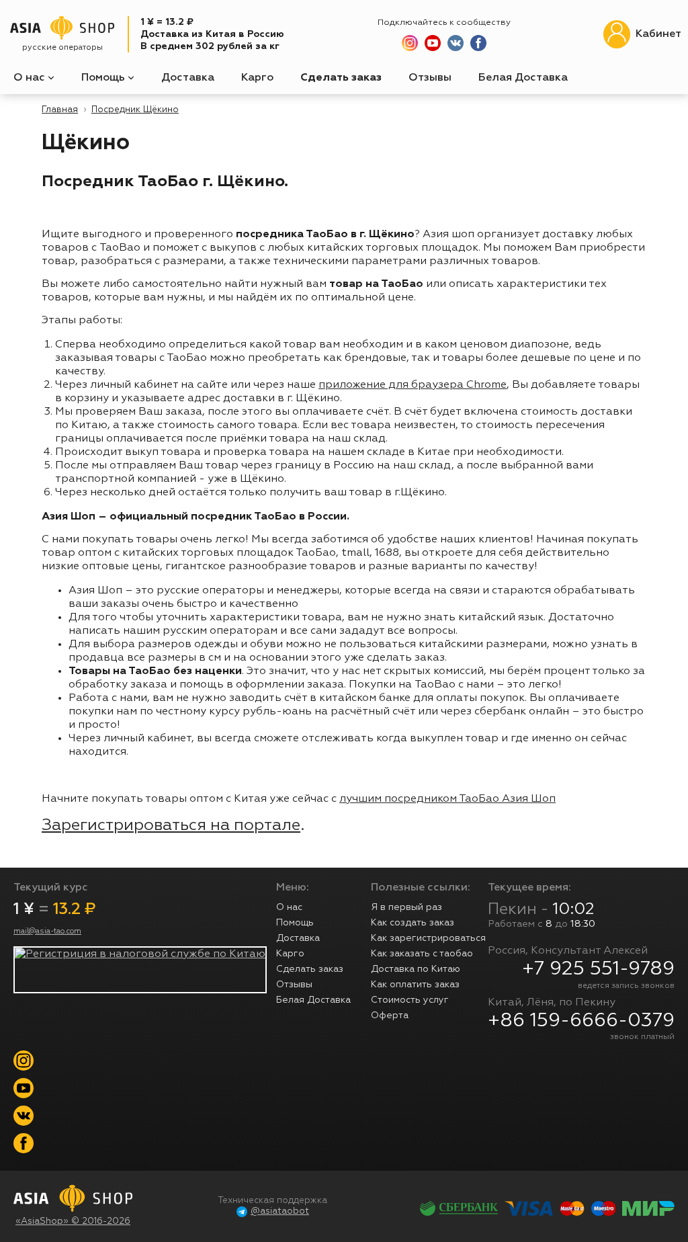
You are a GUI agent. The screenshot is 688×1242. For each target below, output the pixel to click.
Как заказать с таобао (422, 953)
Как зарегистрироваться (428, 938)
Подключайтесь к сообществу (444, 22)
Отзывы (430, 78)
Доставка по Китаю (415, 969)
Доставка (187, 78)
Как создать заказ (412, 922)
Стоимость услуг (410, 1000)
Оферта (389, 1015)
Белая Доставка (523, 78)
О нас (30, 78)
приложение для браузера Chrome (412, 385)
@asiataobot (280, 1211)
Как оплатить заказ (415, 984)
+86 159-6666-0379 (581, 1020)
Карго (257, 78)
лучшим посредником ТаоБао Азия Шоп (447, 799)
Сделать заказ (341, 78)
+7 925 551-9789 (598, 969)
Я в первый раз (406, 907)
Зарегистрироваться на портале (171, 825)
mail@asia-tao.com (47, 931)
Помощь (104, 78)
